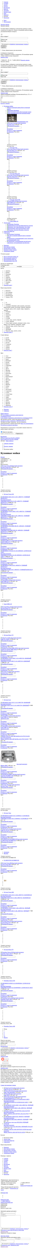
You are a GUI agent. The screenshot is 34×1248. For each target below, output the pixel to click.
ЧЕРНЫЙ (8, 329)
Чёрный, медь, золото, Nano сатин (15, 326)
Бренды (6, 9)
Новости (6, 15)
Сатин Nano (9, 394)
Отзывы (6, 3)
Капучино (8, 373)
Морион (8, 384)
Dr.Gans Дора (7, 813)
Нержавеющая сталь (9, 261)
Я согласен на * (16, 1048)
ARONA (8, 271)
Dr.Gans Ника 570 (15, 173)
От (1, 266)
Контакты (6, 17)
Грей (7, 367)
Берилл (8, 364)
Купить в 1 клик (11, 130)
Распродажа (9, 294)
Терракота (8, 399)
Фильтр (3, 457)
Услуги (6, 6)
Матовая (8, 379)
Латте (7, 378)
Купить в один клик (18, 1230)
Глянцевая (8, 365)
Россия (7, 339)
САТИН (8, 318)
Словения (8, 344)
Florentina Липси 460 (9, 1026)
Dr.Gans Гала (13, 147)
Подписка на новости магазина (9, 425)
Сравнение (19, 130)
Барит (7, 359)
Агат (7, 356)
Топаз (7, 400)
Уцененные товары (9, 251)
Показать (6, 409)
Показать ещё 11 (8, 332)
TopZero (8, 277)
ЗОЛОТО (8, 315)
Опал (7, 387)
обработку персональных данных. (19, 44)
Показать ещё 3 (8, 350)
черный (8, 327)
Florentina (8, 274)
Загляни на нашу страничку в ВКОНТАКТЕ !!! (13, 420)
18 (17, 256)
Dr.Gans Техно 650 (15, 199)
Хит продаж (9, 292)
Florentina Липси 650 (9, 980)
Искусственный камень (10, 256)
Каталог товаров (5, 103)
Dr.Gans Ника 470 (8, 949)
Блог (5, 13)
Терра (7, 397)
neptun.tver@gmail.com (26, 1185)
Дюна (7, 368)
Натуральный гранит (9, 258)
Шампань (8, 405)
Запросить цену (14, 1245)
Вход (5, 20)
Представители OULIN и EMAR (9, 439)
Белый (7, 362)
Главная (6, 2)
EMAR (7, 272)
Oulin (7, 283)
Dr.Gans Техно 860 (9, 892)
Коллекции (7, 7)
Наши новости (5, 413)
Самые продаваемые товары (8, 1085)
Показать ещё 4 (8, 285)
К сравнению (13, 473)
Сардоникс (9, 391)
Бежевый (8, 360)
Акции (6, 4)
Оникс (7, 386)
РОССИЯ (8, 341)
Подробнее (10, 129)
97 (16, 258)
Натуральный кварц (9, 259)
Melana (7, 275)
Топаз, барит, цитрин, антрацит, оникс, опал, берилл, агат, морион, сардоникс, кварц (17, 323)
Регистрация (7, 22)
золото (7, 313)
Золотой (8, 372)
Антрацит (8, 357)
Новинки (6, 245)
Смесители (7, 1142)
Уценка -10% (9, 297)
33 (6, 302)
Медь (7, 381)
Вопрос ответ (7, 12)
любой (7, 316)
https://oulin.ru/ (9, 440)
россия (7, 342)
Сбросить (6, 410)
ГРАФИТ (8, 312)
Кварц (7, 375)
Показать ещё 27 (8, 406)
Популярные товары (9, 247)
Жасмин (8, 370)
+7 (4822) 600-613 (5, 1201)
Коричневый (9, 376)
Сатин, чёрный (10, 321)
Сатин (7, 392)
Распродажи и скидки (10, 248)
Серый (7, 395)
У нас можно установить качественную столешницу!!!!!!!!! (16, 417)
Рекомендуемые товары (10, 249)
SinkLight (8, 279)
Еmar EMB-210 (14, 221)
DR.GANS (8, 280)
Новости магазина (7, 432)
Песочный (8, 389)
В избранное (10, 131)
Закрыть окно (4, 57)
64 (15, 259)
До (18, 266)
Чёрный (8, 403)
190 (16, 261)
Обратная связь (5, 1199)
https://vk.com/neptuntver (27, 423)
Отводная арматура (9, 1140)
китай (7, 337)
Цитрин (8, 402)
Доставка (6, 10)
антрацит (8, 304)
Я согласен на (15, 44)
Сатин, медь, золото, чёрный (13, 320)
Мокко (7, 383)
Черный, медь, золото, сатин (13, 330)
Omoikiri (8, 282)
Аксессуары (7, 1139)
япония (8, 349)
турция (7, 345)
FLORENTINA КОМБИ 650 (11, 860)
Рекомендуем (9, 295)
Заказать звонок (5, 24)
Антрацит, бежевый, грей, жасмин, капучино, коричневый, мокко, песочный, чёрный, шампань (17, 306)
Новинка (8, 290)
